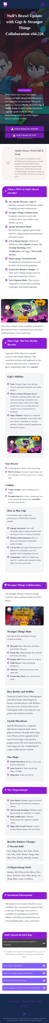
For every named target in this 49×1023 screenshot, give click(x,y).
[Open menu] (42, 4)
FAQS (39, 1002)
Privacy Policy (13, 1002)
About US (24, 1006)
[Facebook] (24, 1014)
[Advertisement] (24, 63)
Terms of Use (28, 1002)
